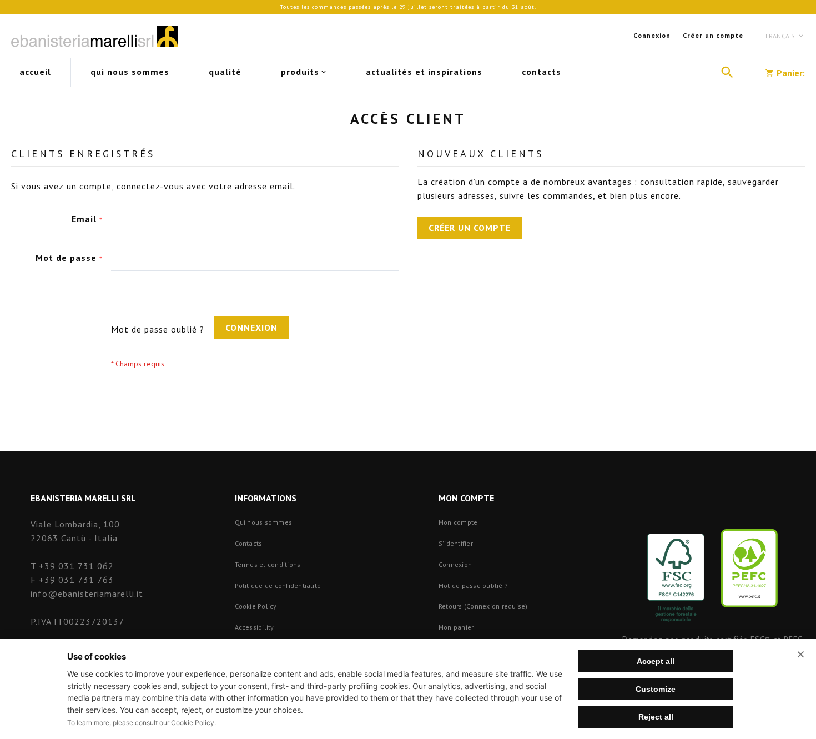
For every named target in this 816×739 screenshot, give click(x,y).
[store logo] (94, 36)
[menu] (359, 72)
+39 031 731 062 (76, 565)
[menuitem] (35, 73)
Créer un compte (713, 35)
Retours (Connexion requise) (483, 606)
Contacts (249, 543)
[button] (785, 36)
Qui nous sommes (264, 522)
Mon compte (458, 522)
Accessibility (254, 627)
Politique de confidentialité (278, 585)
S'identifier (456, 543)
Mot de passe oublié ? (473, 585)
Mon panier (456, 627)
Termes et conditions (268, 564)
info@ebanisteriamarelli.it (87, 593)
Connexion (652, 35)
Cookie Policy (256, 606)
